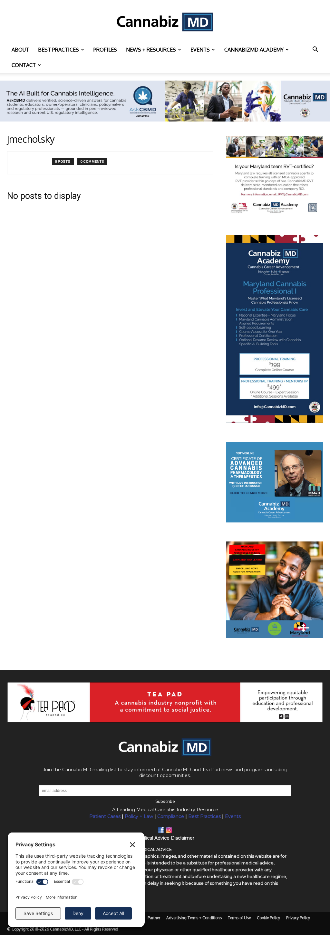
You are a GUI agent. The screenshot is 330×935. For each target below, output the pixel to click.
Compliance (170, 816)
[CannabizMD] (165, 21)
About (20, 49)
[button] (315, 50)
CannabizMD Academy (254, 49)
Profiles (105, 49)
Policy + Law (139, 816)
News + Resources (151, 49)
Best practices (58, 49)
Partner (154, 917)
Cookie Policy (268, 917)
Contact (24, 65)
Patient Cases (105, 816)
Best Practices (204, 816)
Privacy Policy (298, 917)
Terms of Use (239, 917)
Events (200, 49)
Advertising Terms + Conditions (194, 917)
